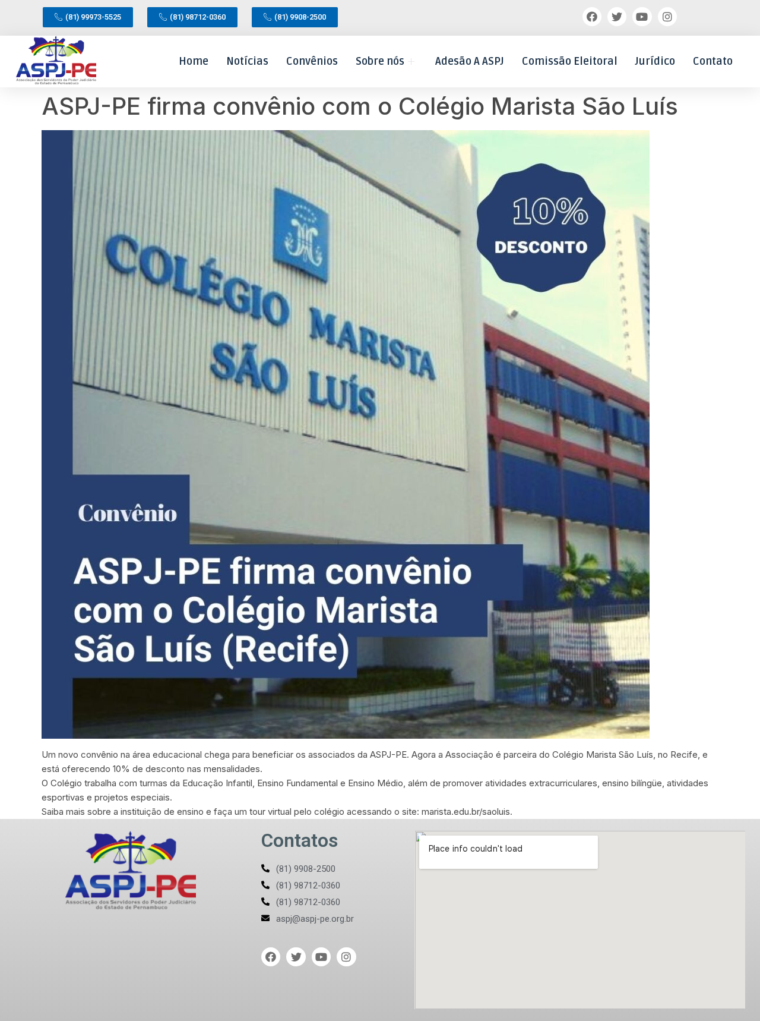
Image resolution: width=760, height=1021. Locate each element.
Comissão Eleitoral (570, 61)
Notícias (247, 61)
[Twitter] (616, 16)
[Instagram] (667, 16)
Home (193, 61)
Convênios (312, 61)
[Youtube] (641, 16)
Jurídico (655, 61)
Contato (713, 61)
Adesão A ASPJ (469, 61)
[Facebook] (591, 16)
